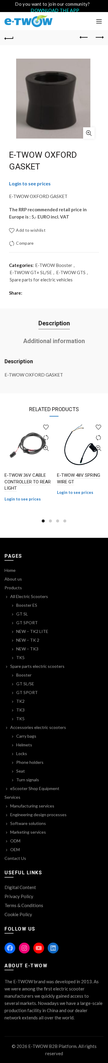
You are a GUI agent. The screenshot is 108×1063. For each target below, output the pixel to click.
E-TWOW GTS (71, 272)
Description (54, 323)
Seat (20, 770)
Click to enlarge (88, 133)
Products (13, 587)
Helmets (24, 744)
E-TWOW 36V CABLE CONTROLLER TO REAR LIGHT (27, 482)
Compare (25, 243)
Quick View (45, 448)
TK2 (20, 701)
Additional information (54, 341)
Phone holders (30, 762)
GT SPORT (27, 622)
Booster (24, 674)
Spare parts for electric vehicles (41, 279)
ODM (15, 840)
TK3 (20, 709)
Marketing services (28, 832)
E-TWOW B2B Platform (52, 1046)
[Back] (9, 38)
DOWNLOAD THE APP (55, 10)
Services (12, 797)
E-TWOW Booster (53, 265)
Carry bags (26, 736)
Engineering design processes (38, 814)
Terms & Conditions (23, 905)
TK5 (20, 657)
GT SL (22, 613)
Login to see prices (30, 183)
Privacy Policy (18, 896)
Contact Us (15, 858)
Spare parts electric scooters (37, 666)
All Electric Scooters (29, 596)
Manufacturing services (32, 805)
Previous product (84, 38)
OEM (15, 849)
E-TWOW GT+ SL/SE (31, 272)
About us (13, 578)
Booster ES (26, 605)
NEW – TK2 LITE (32, 631)
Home (10, 570)
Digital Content (20, 887)
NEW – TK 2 (27, 640)
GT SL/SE (25, 683)
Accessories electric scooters (38, 727)
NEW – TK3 (27, 648)
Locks (21, 753)
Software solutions (28, 823)
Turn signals (27, 779)
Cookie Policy (18, 914)
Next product (99, 38)
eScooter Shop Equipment (34, 788)
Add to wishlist (31, 230)
